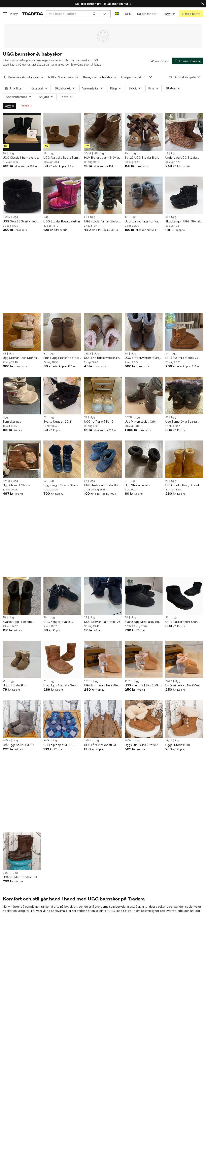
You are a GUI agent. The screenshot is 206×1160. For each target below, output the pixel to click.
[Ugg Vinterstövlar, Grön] (144, 395)
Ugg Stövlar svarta (137, 485)
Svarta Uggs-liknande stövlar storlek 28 (17, 622)
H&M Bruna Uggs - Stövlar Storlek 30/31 (101, 158)
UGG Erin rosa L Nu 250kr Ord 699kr (182, 685)
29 (44, 153)
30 (126, 353)
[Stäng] (203, 3)
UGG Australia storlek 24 (181, 357)
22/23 (168, 681)
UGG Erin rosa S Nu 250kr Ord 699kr (101, 685)
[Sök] (94, 13)
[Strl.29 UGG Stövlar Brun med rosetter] (144, 132)
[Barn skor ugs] (22, 395)
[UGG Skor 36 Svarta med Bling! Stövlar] (22, 195)
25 (166, 481)
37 (44, 353)
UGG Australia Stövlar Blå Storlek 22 (101, 485)
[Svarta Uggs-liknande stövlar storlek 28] (22, 596)
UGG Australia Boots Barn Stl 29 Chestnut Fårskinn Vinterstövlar (60, 158)
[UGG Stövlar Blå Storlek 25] (103, 596)
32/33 (6, 481)
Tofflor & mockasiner (62, 77)
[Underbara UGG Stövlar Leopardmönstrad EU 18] (184, 132)
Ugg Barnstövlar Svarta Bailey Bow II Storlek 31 (181, 422)
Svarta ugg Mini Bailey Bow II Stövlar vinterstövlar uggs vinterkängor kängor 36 (143, 622)
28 (4, 153)
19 (85, 417)
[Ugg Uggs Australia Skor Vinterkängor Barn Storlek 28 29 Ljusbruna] (62, 659)
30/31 (87, 153)
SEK (128, 13)
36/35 (6, 217)
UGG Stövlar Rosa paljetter (61, 221)
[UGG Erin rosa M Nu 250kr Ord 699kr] (144, 659)
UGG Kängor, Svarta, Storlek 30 (57, 622)
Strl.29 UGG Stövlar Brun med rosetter (141, 158)
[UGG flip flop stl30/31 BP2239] (62, 719)
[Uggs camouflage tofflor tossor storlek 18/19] (144, 195)
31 (166, 217)
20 (44, 417)
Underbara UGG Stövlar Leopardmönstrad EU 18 (181, 158)
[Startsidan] (32, 13)
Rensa (25, 106)
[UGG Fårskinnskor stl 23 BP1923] (103, 719)
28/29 (128, 740)
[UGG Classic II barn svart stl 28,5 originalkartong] (22, 132)
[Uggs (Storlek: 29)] (184, 719)
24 (166, 353)
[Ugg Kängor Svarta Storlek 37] (62, 459)
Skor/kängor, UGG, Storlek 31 (183, 221)
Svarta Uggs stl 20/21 (57, 421)
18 (166, 153)
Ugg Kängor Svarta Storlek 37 (61, 485)
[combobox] (72, 13)
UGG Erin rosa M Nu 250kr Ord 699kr (142, 685)
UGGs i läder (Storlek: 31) (20, 877)
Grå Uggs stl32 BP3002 (18, 745)
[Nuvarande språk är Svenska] (116, 13)
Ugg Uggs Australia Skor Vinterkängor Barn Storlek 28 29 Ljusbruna (60, 685)
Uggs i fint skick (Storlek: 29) (141, 745)
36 (126, 617)
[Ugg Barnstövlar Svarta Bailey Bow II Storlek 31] (184, 395)
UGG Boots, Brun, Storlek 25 (182, 485)
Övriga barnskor (133, 77)
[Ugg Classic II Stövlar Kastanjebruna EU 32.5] (22, 459)
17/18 (87, 681)
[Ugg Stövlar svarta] (144, 459)
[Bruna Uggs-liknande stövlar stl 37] (62, 332)
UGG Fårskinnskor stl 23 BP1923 (100, 745)
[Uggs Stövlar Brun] (22, 659)
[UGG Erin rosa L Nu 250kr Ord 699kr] (184, 659)
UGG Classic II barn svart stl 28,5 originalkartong (21, 158)
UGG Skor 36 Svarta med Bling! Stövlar (20, 221)
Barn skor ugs (12, 421)
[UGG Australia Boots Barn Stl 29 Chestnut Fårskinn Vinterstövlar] (62, 132)
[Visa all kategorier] (150, 77)
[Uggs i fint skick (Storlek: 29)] (144, 719)
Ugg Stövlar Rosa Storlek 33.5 (20, 358)
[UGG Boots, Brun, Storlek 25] (184, 459)
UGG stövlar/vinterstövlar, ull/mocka (101, 221)
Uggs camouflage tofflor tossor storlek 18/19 (141, 221)
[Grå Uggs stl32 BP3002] (22, 719)
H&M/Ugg (99, 153)
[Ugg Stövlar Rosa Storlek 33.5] (22, 332)
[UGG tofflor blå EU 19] (103, 395)
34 (4, 353)
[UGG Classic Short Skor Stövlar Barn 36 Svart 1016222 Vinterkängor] (184, 596)
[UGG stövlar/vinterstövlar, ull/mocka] (103, 195)
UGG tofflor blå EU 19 (98, 421)
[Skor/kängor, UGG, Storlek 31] (184, 195)
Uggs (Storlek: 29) (177, 745)
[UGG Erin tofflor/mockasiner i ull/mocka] (103, 332)
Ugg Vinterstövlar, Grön (141, 421)
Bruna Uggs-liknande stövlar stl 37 (62, 358)
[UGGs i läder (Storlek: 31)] (22, 851)
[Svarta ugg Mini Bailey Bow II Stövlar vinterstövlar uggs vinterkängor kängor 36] (144, 596)
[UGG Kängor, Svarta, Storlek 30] (62, 596)
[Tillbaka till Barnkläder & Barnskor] (4, 77)
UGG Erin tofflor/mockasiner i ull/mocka (103, 358)
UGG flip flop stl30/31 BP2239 (58, 745)
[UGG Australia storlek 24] (184, 332)
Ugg (8, 106)
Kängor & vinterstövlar (99, 77)
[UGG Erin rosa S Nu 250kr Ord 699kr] (103, 659)
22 (85, 481)
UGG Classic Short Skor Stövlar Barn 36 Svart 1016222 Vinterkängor (181, 622)
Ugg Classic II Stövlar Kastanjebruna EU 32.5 (18, 485)
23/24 (87, 353)
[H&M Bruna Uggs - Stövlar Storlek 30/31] (103, 132)
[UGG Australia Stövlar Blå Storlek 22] (103, 459)
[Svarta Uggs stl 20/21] (62, 395)
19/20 (128, 681)
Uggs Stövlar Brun (15, 685)
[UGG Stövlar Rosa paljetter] (62, 195)
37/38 (128, 417)
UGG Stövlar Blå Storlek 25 (102, 621)
